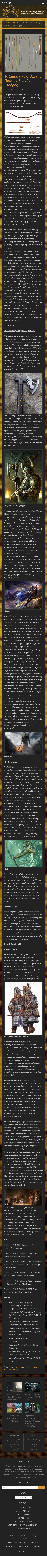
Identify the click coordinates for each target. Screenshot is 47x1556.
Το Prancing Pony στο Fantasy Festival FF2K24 (13, 1418)
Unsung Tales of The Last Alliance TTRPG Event (32, 1397)
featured (35, 1367)
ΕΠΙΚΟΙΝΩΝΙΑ (36, 1547)
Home (6, 23)
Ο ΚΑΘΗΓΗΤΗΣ (33, 1542)
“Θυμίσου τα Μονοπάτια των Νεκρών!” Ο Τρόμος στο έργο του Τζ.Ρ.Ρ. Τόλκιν (32, 1421)
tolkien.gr (6, 2)
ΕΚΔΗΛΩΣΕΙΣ (23, 1521)
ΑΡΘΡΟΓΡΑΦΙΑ (15, 23)
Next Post (32, 1442)
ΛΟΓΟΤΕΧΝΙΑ (23, 1511)
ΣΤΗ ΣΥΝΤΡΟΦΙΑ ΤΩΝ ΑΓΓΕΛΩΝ (23, 1525)
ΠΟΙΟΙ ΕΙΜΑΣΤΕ (23, 1547)
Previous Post (15, 1442)
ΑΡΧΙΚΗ (11, 1542)
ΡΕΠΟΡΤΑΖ (22, 1507)
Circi (21, 89)
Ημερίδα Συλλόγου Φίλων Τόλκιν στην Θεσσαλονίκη (14, 1397)
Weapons (7, 1370)
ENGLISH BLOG (23, 1528)
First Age (15, 1370)
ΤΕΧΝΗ (23, 1518)
